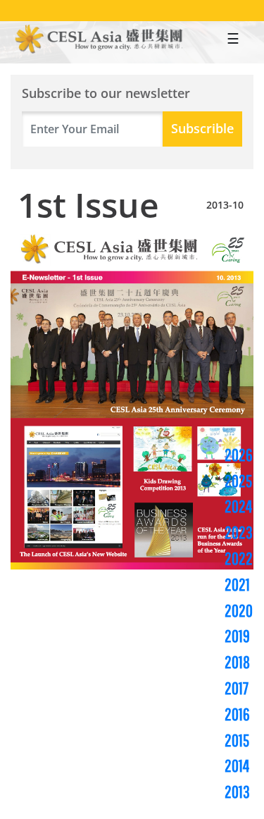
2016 (237, 714)
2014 (237, 765)
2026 (239, 454)
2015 (237, 740)
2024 (238, 506)
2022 (239, 558)
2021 (237, 584)
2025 (238, 481)
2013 (237, 791)
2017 (237, 688)
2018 (237, 662)
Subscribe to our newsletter (106, 93)
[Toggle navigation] (233, 42)
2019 (237, 636)
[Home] (99, 40)
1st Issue (88, 205)
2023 (239, 532)
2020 (239, 610)
